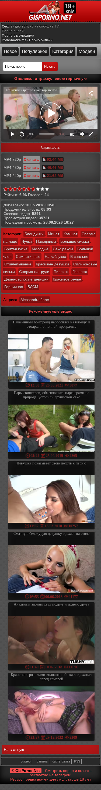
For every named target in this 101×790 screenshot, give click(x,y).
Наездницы (46, 241)
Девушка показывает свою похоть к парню (51, 463)
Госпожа (79, 271)
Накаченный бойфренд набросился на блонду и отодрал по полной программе (51, 324)
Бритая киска (15, 249)
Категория (63, 51)
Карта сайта (61, 761)
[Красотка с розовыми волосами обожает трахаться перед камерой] (51, 710)
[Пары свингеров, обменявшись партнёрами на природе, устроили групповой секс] (51, 429)
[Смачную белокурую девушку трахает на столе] (51, 569)
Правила (41, 761)
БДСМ (32, 287)
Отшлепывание (18, 264)
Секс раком (63, 249)
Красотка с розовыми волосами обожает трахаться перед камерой (51, 677)
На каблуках (55, 256)
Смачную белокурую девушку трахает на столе (51, 534)
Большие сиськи (74, 241)
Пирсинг (61, 271)
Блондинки (34, 234)
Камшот (70, 234)
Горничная (13, 287)
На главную (14, 749)
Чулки (27, 241)
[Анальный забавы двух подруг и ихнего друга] (51, 640)
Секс (6, 26)
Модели (87, 51)
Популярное (34, 51)
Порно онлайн (13, 31)
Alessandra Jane (34, 299)
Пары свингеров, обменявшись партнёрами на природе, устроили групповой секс (51, 395)
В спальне (79, 256)
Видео (25, 761)
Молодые (40, 249)
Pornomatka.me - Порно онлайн (27, 40)
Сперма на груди (34, 271)
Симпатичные (28, 256)
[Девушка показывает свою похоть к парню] (51, 499)
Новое (10, 51)
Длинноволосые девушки (26, 279)
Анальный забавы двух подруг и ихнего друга (51, 604)
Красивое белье (67, 279)
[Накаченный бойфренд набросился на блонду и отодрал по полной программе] (51, 358)
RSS (77, 761)
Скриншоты (50, 147)
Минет (53, 234)
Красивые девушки (52, 264)
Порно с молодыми (18, 35)
